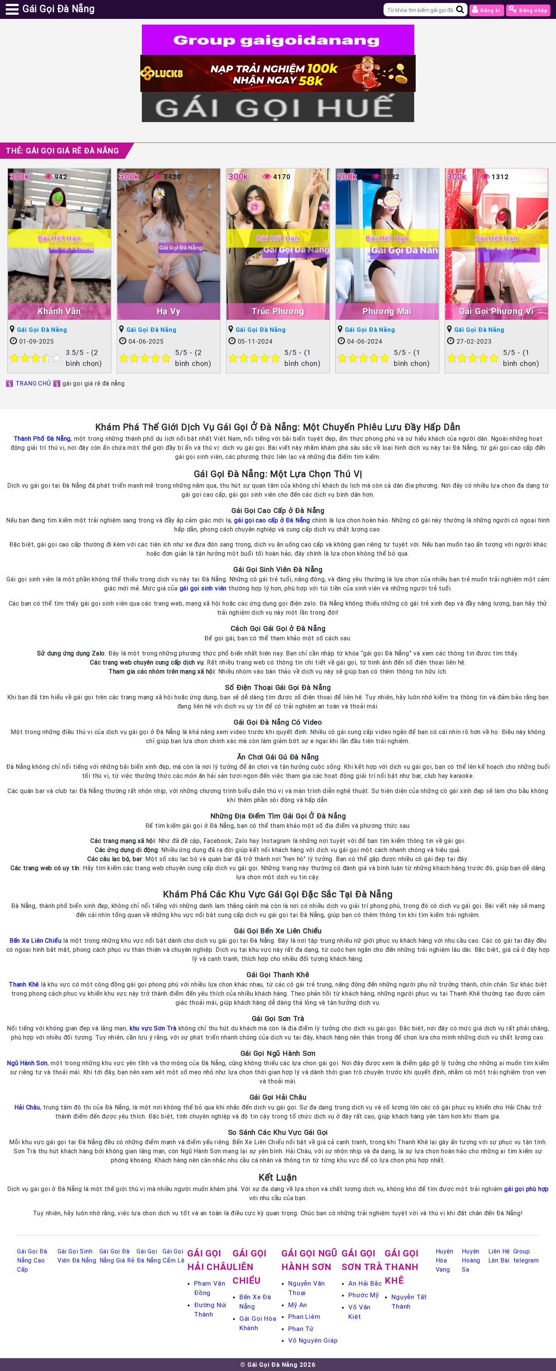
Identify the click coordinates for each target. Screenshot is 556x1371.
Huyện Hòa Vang (444, 1260)
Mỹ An (297, 1305)
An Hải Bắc (365, 1283)
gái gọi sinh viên (203, 588)
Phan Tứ (301, 1329)
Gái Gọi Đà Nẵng (42, 329)
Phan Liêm (304, 1316)
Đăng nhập (532, 10)
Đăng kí (490, 10)
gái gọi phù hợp (526, 1189)
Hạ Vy (169, 311)
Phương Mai (387, 311)
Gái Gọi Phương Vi (496, 311)
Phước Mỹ (363, 1295)
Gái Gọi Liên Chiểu (250, 1267)
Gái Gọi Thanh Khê (402, 1267)
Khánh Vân (59, 311)
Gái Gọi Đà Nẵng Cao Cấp (32, 1260)
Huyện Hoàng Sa (471, 1260)
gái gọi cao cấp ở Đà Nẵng (272, 520)
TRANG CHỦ (33, 383)
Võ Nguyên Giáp (312, 1340)
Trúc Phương (278, 311)
